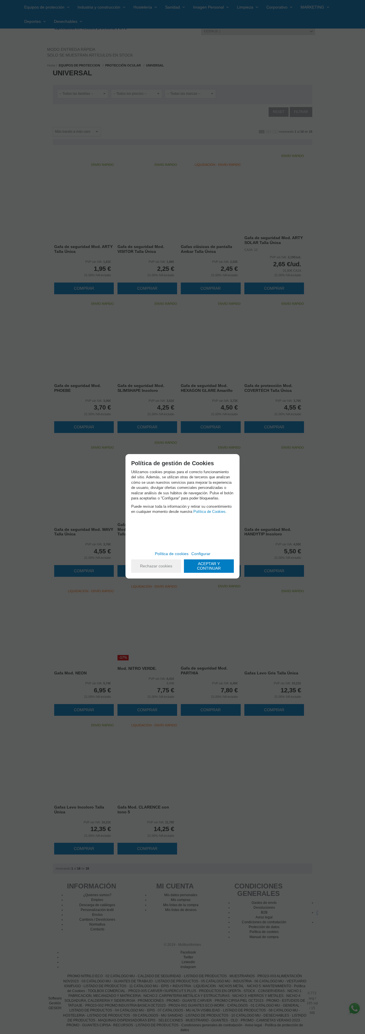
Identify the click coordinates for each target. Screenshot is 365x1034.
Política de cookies (171, 553)
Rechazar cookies (156, 566)
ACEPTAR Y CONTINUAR (209, 566)
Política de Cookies (209, 511)
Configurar (200, 553)
